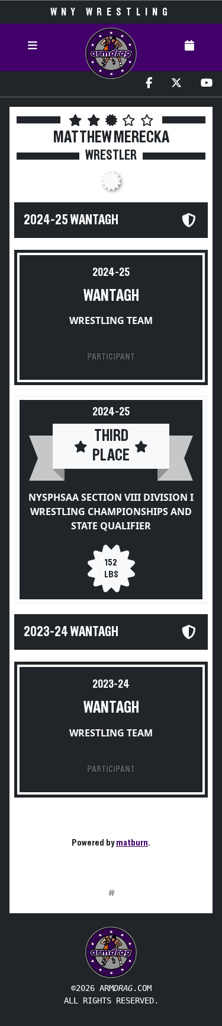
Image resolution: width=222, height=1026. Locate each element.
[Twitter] (176, 84)
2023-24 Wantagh (71, 632)
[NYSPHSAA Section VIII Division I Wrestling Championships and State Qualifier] (111, 184)
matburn (132, 842)
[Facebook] (149, 84)
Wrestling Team (111, 320)
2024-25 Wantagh (71, 220)
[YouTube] (206, 84)
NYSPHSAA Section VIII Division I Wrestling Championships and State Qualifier (111, 511)
